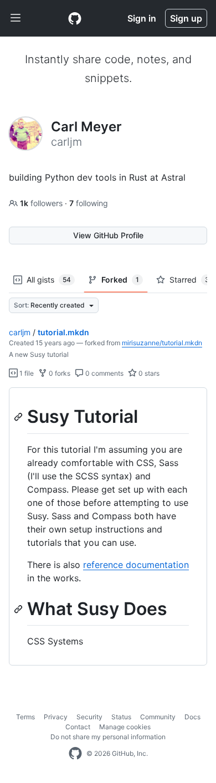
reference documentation (136, 564)
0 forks (58, 373)
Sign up (186, 18)
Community (158, 717)
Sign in (141, 18)
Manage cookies (125, 727)
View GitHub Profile (108, 235)
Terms (25, 717)
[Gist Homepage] (74, 18)
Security (89, 717)
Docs (192, 717)
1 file (26, 373)
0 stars (148, 373)
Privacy (56, 717)
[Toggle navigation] (15, 18)
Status (121, 717)
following (88, 203)
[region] (108, 527)
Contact (77, 727)
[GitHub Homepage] (75, 753)
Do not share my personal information (108, 737)
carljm (19, 332)
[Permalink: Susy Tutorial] (19, 416)
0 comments (104, 373)
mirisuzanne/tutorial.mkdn (162, 343)
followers (42, 203)
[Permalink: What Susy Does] (19, 609)
